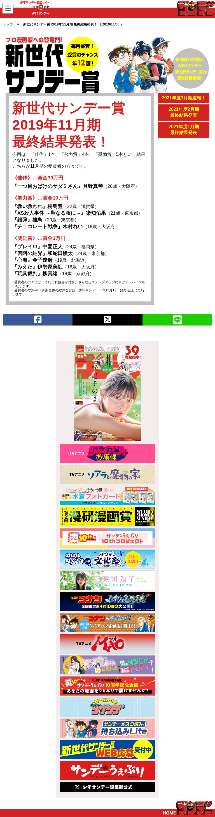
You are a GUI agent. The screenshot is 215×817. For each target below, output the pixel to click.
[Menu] (7, 8)
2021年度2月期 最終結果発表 (184, 112)
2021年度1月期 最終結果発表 (184, 129)
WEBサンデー (195, 8)
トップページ (187, 808)
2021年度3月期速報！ (184, 97)
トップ (8, 24)
